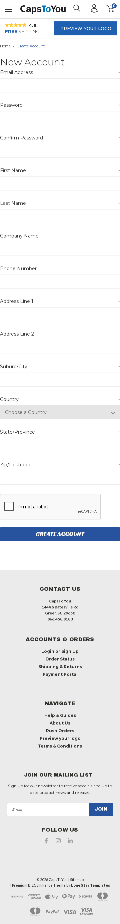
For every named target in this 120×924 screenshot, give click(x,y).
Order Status (60, 658)
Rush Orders (60, 730)
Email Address (60, 72)
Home (5, 46)
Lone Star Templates (90, 885)
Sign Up (70, 651)
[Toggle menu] (8, 8)
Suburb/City (60, 367)
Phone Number (18, 269)
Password (60, 105)
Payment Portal (60, 674)
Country (60, 399)
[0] (106, 8)
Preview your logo (85, 28)
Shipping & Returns (60, 666)
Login (47, 651)
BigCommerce (40, 885)
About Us (60, 723)
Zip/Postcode (60, 465)
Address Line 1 (60, 301)
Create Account (31, 46)
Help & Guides (60, 715)
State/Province (60, 432)
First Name (60, 170)
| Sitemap (76, 879)
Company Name (19, 236)
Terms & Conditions (60, 746)
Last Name (60, 203)
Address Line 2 (17, 334)
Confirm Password (60, 138)
